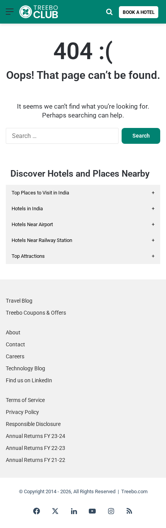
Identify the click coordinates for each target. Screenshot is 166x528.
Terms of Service (25, 400)
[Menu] (10, 14)
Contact (15, 344)
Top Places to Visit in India (83, 193)
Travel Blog (19, 301)
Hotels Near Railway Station (83, 240)
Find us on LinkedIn (29, 380)
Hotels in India (83, 208)
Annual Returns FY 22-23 (35, 448)
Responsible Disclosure (33, 424)
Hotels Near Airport (83, 224)
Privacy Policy (22, 412)
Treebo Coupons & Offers (36, 313)
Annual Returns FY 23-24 (35, 436)
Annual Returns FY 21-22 (35, 460)
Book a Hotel (139, 12)
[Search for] (109, 14)
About (13, 332)
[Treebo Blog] (38, 11)
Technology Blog (25, 368)
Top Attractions (83, 256)
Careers (15, 356)
